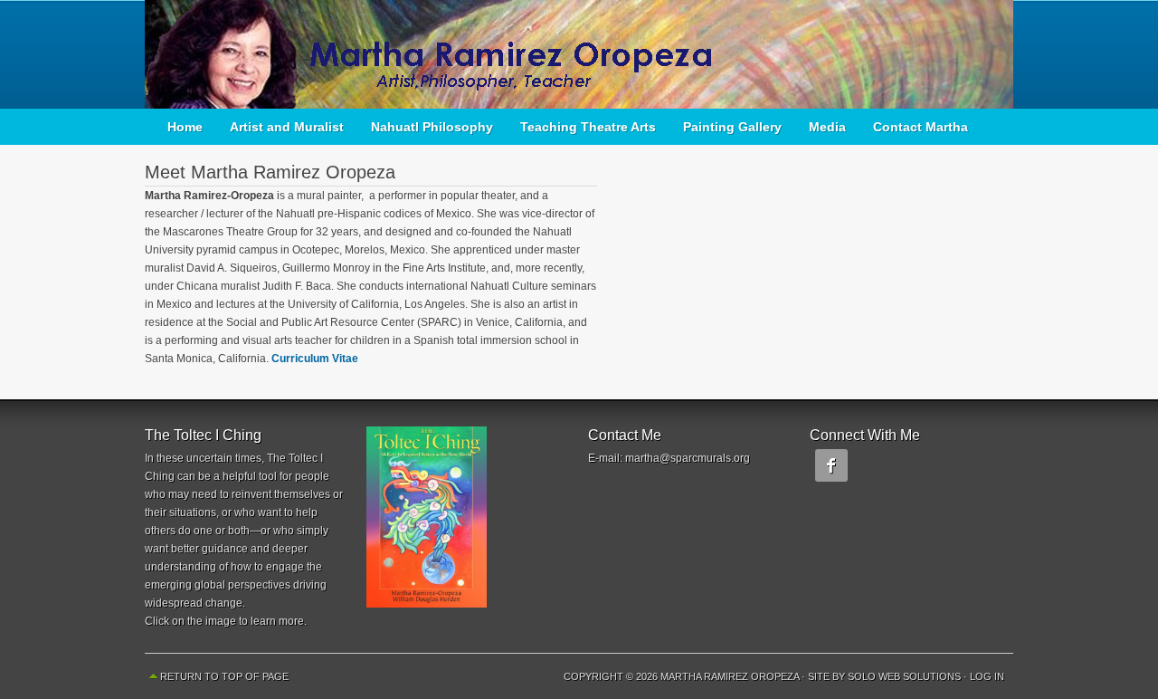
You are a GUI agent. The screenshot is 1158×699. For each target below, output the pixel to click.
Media (827, 127)
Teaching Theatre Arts (588, 127)
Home (185, 127)
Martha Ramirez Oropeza (579, 54)
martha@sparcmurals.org (687, 458)
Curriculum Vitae (314, 358)
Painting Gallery (732, 127)
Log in (987, 676)
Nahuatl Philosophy (432, 127)
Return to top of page (224, 676)
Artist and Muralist (287, 127)
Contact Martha (920, 127)
